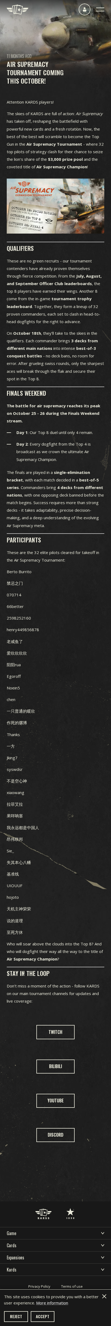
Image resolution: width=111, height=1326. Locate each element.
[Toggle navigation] (100, 9)
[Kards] (17, 9)
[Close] (104, 1296)
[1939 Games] (70, 1208)
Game (11, 1233)
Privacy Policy (39, 1286)
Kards (11, 1269)
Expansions (15, 1257)
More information (52, 1303)
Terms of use (72, 1286)
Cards (11, 1245)
